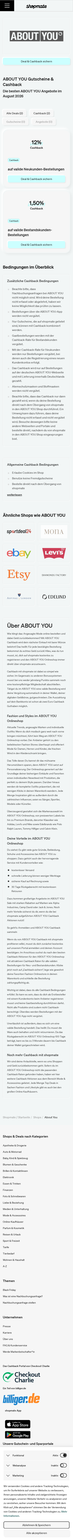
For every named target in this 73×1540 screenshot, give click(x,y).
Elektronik (8, 1177)
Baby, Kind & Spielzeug (15, 1158)
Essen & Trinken (12, 1183)
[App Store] (17, 1424)
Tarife (6, 1247)
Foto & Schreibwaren (14, 1196)
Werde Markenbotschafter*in (19, 1351)
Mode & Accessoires (14, 1215)
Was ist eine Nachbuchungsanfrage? (23, 1296)
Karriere (7, 1332)
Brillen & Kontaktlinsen (15, 1170)
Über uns (8, 1339)
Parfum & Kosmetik (13, 1228)
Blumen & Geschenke (15, 1164)
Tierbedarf (8, 1253)
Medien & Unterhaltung (16, 1209)
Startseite (24, 1117)
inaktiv (54, 1465)
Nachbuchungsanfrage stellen (19, 1302)
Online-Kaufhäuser (13, 1221)
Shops (37, 1117)
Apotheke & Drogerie (14, 1145)
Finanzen (8, 1190)
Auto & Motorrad (12, 1151)
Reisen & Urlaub (12, 1234)
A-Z (5, 1266)
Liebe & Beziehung (13, 1202)
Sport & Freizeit (11, 1240)
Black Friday (9, 1290)
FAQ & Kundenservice (15, 1345)
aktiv (55, 1455)
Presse (7, 1326)
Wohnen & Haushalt (14, 1259)
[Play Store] (17, 1435)
